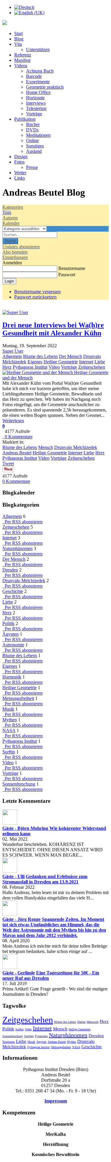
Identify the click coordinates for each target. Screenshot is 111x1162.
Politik (8, 623)
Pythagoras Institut (30, 367)
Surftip (8, 751)
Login (9, 281)
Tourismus (8, 1041)
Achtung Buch (40, 70)
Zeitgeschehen (91, 367)
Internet (86, 361)
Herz (7, 367)
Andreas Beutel (16, 452)
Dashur (81, 1021)
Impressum (55, 1100)
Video (54, 367)
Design (21, 156)
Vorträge (34, 113)
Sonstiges (35, 145)
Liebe (99, 361)
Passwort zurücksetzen (35, 296)
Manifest (22, 60)
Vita (18, 44)
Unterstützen (38, 49)
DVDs (32, 129)
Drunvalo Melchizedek (75, 447)
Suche (10, 241)
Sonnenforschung (18, 783)
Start (18, 33)
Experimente (38, 81)
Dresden (10, 569)
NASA (8, 730)
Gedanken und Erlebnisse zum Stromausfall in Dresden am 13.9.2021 (44, 879)
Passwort (66, 274)
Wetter (20, 172)
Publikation (25, 119)
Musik (8, 709)
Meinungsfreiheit (18, 698)
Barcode (34, 76)
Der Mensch (70, 356)
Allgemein (12, 356)
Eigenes (35, 361)
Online (32, 140)
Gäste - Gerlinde (18, 972)
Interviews (36, 103)
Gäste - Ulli (13, 876)
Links (19, 177)
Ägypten (10, 634)
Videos (20, 65)
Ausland (34, 151)
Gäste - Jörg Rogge (21, 919)
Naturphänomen (17, 548)
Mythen (9, 719)
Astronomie (13, 644)
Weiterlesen (13, 420)
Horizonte (35, 97)
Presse (32, 167)
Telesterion (36, 108)
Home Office (38, 92)
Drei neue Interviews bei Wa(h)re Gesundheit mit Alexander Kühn (53, 329)
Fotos (19, 161)
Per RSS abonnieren (22, 521)
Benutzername (71, 268)
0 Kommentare (17, 436)
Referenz (22, 54)
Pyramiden (41, 1036)
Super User (12, 351)
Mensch (45, 447)
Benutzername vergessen (37, 291)
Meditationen (38, 135)
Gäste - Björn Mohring (25, 828)
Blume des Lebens (40, 356)
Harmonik (11, 676)
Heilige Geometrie (61, 361)
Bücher (33, 124)
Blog (18, 38)
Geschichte (12, 591)
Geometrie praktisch (45, 86)
